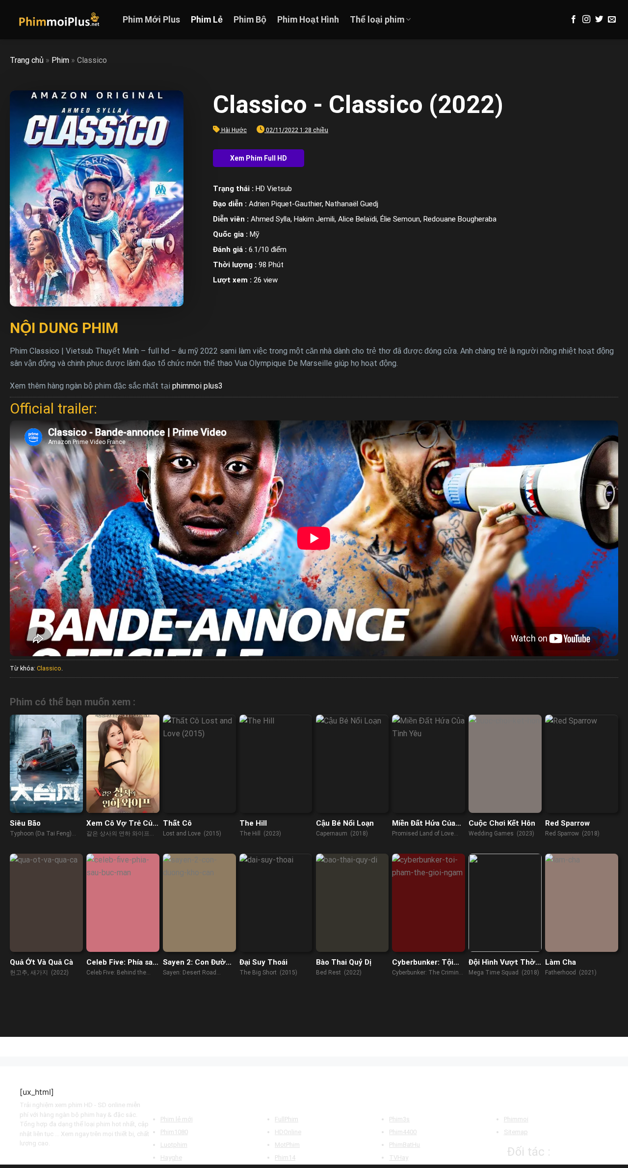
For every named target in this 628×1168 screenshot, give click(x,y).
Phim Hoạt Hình (308, 20)
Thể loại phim (377, 20)
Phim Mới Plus (151, 20)
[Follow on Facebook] (573, 19)
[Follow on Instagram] (586, 19)
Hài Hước (234, 130)
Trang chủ (27, 60)
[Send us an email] (612, 19)
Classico (49, 668)
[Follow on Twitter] (599, 19)
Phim (60, 60)
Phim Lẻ (207, 20)
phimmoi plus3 (197, 385)
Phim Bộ (250, 20)
